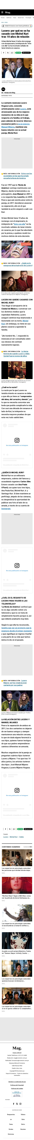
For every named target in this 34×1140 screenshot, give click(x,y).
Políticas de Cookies (17, 1088)
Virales (11, 1129)
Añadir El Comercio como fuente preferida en (17, 26)
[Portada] (17, 1051)
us (11, 1119)
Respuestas (11, 1114)
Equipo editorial (17, 1052)
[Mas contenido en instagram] (20, 1103)
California (8, 17)
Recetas (23, 1129)
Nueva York (21, 17)
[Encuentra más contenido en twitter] (8, 53)
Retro (23, 1124)
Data (23, 1119)
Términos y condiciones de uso (17, 1081)
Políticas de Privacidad (17, 1085)
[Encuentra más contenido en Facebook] (3, 53)
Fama (11, 1124)
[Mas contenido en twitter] (17, 1103)
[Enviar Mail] (2, 92)
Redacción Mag (9, 93)
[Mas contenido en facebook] (13, 1103)
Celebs (21, 837)
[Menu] (3, 12)
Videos (23, 1114)
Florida (2, 17)
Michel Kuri (13, 837)
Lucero (5, 837)
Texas (14, 17)
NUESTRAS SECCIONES (17, 1110)
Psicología (28, 17)
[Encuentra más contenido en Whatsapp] (12, 53)
